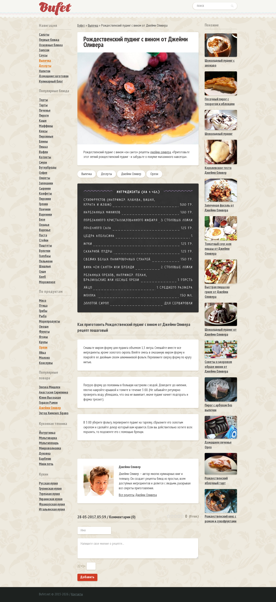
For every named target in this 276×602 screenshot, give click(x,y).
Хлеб (42, 276)
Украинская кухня (50, 499)
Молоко (44, 357)
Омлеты (44, 178)
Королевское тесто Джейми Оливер (218, 170)
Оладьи (44, 224)
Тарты (43, 105)
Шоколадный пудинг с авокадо (220, 63)
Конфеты (45, 193)
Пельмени (46, 261)
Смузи (43, 162)
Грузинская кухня (50, 488)
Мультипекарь (49, 443)
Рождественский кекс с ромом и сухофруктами (220, 518)
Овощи (43, 326)
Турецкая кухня (49, 493)
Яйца (42, 352)
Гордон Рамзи (48, 402)
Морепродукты (49, 321)
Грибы (43, 311)
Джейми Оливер (131, 174)
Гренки (43, 204)
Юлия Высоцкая (50, 397)
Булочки (44, 250)
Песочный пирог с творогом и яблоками (220, 101)
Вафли (43, 152)
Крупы (43, 342)
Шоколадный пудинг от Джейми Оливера (221, 332)
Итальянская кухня (52, 509)
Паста (43, 235)
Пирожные (46, 136)
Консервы (46, 363)
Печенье (45, 110)
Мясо (42, 300)
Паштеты (45, 245)
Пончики (45, 209)
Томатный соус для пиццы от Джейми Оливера (218, 249)
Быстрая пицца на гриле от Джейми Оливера (217, 292)
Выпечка (86, 174)
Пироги (44, 115)
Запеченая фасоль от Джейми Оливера (219, 207)
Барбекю (45, 458)
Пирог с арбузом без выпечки (218, 407)
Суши (42, 271)
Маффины (46, 126)
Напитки (44, 71)
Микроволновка (50, 448)
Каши (42, 120)
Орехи (154, 174)
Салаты (44, 34)
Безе (42, 219)
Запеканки (46, 183)
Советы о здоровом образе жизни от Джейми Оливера (218, 367)
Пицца (43, 146)
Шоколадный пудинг (219, 133)
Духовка (45, 453)
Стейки (43, 240)
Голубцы (45, 256)
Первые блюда (49, 40)
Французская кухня (52, 504)
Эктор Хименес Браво (53, 413)
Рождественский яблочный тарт (216, 480)
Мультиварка (48, 438)
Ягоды (43, 337)
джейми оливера (160, 152)
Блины (43, 141)
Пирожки (45, 198)
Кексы (43, 131)
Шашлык (45, 266)
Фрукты (44, 331)
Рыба (42, 316)
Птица (43, 305)
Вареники (45, 214)
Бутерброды (47, 167)
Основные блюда (51, 45)
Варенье (45, 230)
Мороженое (47, 282)
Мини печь (46, 464)
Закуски (44, 50)
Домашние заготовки (53, 76)
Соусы (43, 55)
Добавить (87, 577)
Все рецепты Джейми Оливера (138, 495)
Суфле (43, 172)
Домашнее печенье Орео (218, 444)
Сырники (45, 188)
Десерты (106, 174)
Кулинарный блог (51, 81)
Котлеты (45, 157)
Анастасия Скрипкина (53, 392)
